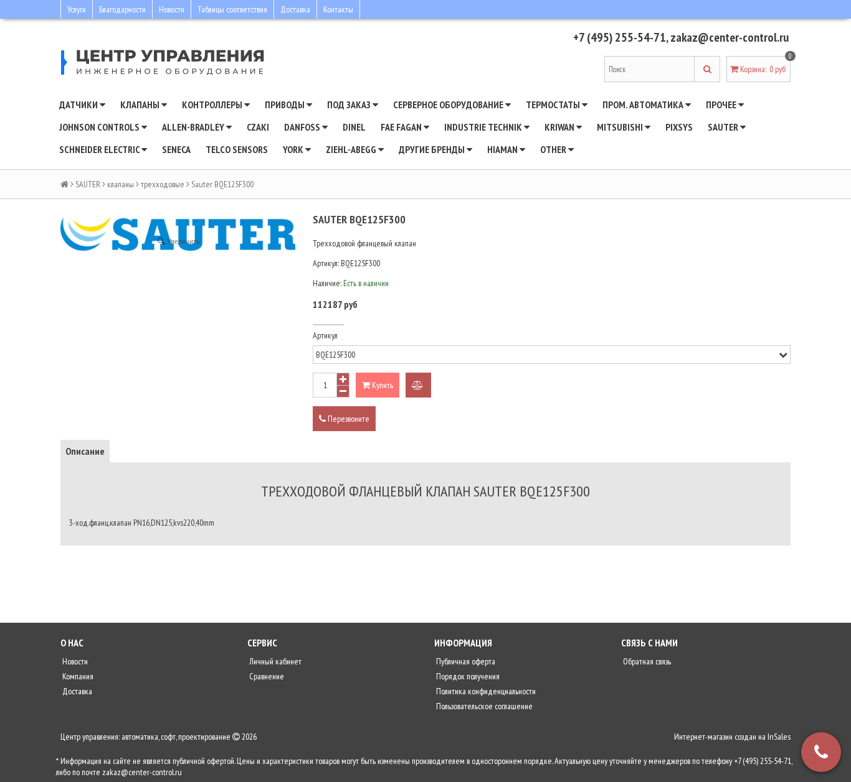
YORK (294, 149)
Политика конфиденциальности (485, 691)
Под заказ (350, 104)
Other (554, 149)
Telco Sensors (237, 149)
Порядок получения (467, 676)
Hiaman (503, 149)
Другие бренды (433, 149)
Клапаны (140, 104)
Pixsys (679, 127)
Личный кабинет (274, 661)
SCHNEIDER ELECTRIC (100, 149)
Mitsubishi (621, 127)
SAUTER (724, 127)
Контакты (338, 9)
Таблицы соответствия (232, 9)
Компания (76, 676)
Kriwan (560, 127)
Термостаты (554, 104)
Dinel (354, 127)
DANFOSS (303, 127)
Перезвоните (347, 418)
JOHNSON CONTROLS (100, 127)
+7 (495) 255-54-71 (619, 37)
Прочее (722, 104)
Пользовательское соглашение (483, 706)
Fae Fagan (402, 127)
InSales (779, 736)
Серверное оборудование (449, 104)
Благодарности (122, 9)
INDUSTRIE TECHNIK (484, 127)
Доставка (295, 9)
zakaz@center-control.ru (729, 37)
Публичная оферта (464, 661)
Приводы (286, 104)
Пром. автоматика (643, 104)
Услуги (76, 9)
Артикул (325, 335)
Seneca (176, 149)
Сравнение (265, 676)
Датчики (79, 104)
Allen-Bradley (194, 127)
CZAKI (258, 127)
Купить (381, 385)
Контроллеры (213, 104)
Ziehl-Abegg (352, 149)
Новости (171, 9)
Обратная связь (646, 661)
